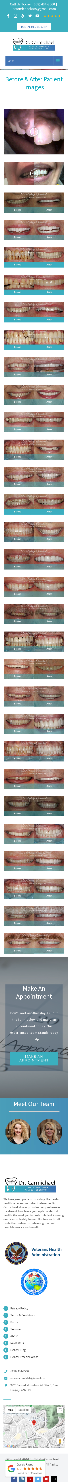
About (14, 1336)
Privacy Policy (19, 1308)
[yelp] (30, 1479)
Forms (14, 1322)
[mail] (54, 1479)
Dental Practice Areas (24, 1357)
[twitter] (38, 1479)
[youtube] (46, 1479)
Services (15, 1329)
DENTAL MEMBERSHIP (34, 26)
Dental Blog (18, 1350)
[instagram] (22, 1479)
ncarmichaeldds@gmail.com (34, 8)
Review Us (17, 1343)
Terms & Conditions (23, 1315)
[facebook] (14, 1479)
